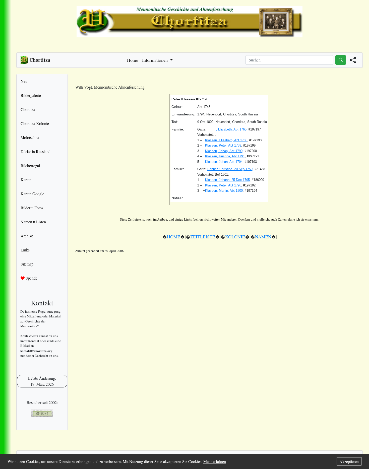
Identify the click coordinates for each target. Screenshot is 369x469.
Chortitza (28, 109)
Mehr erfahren (214, 461)
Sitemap (27, 263)
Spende (31, 278)
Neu (24, 81)
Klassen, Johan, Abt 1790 (223, 151)
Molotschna (30, 137)
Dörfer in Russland (35, 151)
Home (132, 60)
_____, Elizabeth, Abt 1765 (227, 129)
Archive (27, 235)
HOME (173, 237)
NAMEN (263, 237)
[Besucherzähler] (42, 413)
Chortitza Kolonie (35, 123)
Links (25, 249)
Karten (26, 179)
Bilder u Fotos (32, 207)
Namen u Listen (33, 221)
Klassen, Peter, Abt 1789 (223, 145)
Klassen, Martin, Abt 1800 (224, 190)
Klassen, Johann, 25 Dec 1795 (227, 180)
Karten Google (32, 193)
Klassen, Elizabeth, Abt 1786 (226, 140)
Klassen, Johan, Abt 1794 (223, 162)
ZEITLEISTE (202, 237)
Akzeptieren (349, 461)
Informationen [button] (155, 60)
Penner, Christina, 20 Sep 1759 (230, 169)
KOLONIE (235, 237)
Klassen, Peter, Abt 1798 (223, 185)
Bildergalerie (31, 95)
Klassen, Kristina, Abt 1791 (225, 156)
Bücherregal (30, 165)
